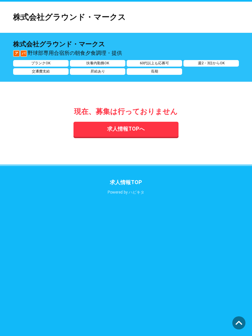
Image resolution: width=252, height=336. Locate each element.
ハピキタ (136, 192)
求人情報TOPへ (126, 129)
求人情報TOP (126, 182)
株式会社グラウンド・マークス (69, 17)
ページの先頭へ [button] (238, 322)
